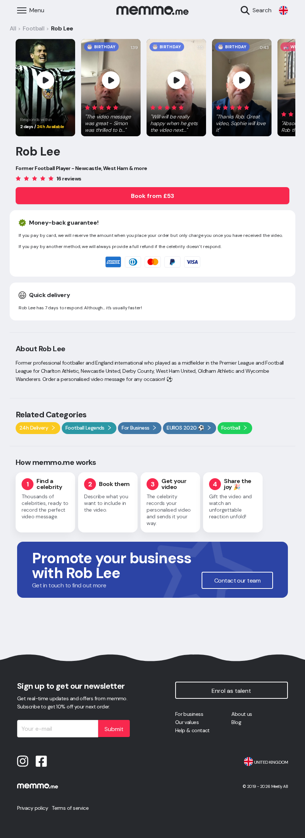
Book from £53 (152, 196)
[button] (111, 117)
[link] (283, 10)
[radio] (87, 107)
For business (189, 714)
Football (34, 28)
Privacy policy (32, 808)
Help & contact (192, 730)
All (13, 28)
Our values (187, 722)
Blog (236, 722)
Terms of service (70, 808)
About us (241, 714)
